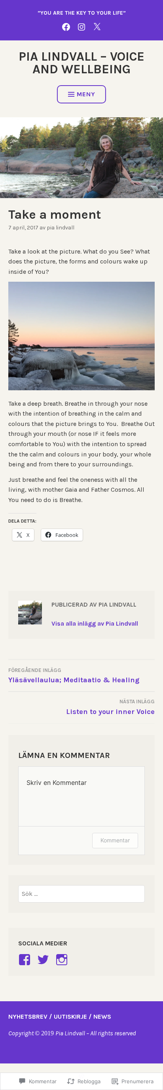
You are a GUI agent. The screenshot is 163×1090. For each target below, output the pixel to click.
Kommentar (115, 840)
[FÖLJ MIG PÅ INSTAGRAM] (81, 26)
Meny (86, 94)
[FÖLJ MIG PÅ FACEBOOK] (66, 26)
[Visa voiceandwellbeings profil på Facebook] (26, 959)
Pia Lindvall (60, 227)
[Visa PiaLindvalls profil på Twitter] (44, 959)
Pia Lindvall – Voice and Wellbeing (81, 62)
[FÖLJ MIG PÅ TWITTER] (97, 26)
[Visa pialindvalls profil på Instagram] (63, 959)
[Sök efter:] (81, 893)
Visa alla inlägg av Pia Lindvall (94, 623)
